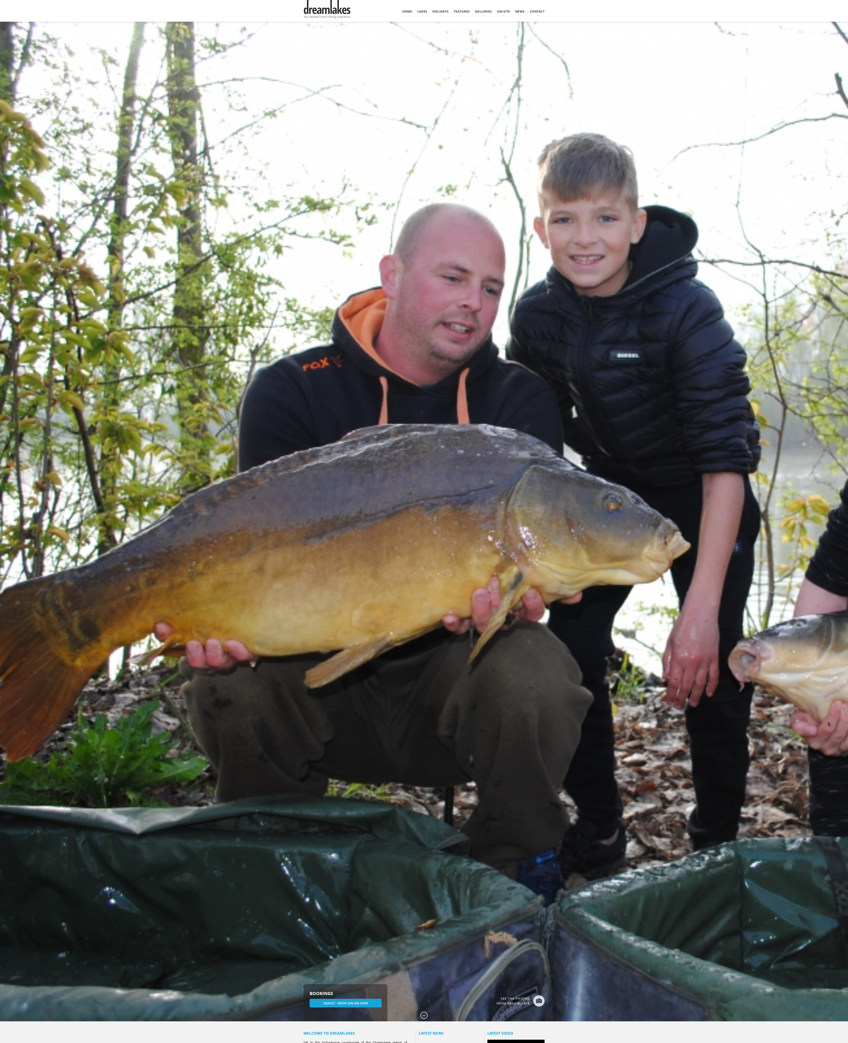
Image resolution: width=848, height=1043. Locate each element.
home (407, 11)
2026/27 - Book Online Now (345, 1003)
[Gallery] (520, 1001)
